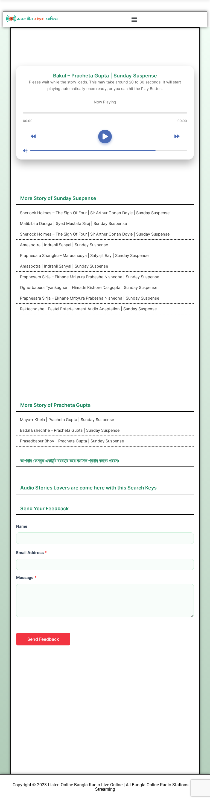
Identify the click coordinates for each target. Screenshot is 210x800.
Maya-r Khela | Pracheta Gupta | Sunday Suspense (66, 419)
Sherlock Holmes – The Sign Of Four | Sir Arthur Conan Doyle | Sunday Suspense (94, 212)
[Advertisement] (105, 361)
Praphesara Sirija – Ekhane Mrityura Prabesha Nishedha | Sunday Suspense (89, 276)
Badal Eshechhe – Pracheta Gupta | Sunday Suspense (69, 430)
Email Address (31, 552)
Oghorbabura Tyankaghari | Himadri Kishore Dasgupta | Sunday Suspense (88, 287)
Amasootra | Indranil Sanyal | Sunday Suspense (63, 244)
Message (26, 577)
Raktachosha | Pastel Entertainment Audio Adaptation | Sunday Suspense (88, 308)
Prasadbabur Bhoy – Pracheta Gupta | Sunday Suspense (71, 441)
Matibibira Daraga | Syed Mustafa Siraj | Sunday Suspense (73, 223)
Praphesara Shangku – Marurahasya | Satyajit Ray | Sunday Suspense (83, 255)
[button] (134, 19)
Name (21, 526)
